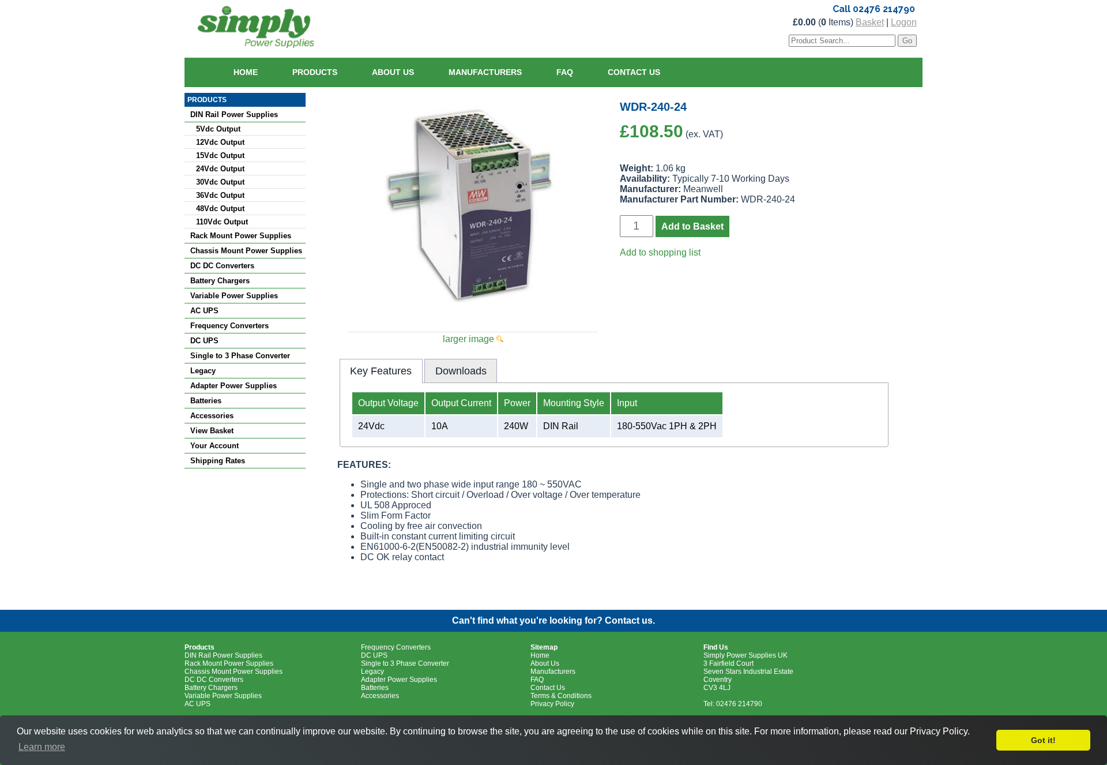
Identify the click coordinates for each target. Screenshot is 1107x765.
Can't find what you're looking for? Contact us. (553, 620)
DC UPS (204, 340)
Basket (870, 22)
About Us (393, 72)
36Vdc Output (220, 195)
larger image (469, 339)
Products (314, 72)
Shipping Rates (217, 460)
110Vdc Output (222, 221)
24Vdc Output (220, 168)
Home (246, 72)
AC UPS (204, 310)
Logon (904, 22)
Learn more (41, 747)
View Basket (212, 430)
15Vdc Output (220, 155)
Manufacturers (485, 72)
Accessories (212, 415)
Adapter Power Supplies (233, 385)
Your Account (214, 445)
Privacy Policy (552, 704)
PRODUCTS (207, 100)
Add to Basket (692, 226)
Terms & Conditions (561, 696)
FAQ (564, 72)
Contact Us (634, 72)
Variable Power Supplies (234, 295)
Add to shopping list (660, 252)
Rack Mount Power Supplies (240, 235)
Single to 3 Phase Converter (240, 355)
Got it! (1043, 740)
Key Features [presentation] (381, 371)
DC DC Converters (222, 265)
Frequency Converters (229, 325)
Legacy (203, 370)
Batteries (205, 400)
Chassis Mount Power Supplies (246, 250)
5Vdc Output (218, 129)
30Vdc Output (220, 182)
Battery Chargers (220, 280)
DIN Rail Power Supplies (234, 114)
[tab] (381, 371)
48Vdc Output (220, 208)
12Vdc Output (220, 142)
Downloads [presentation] (461, 371)
